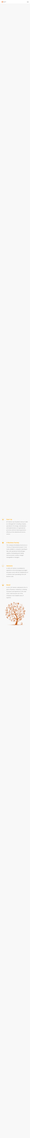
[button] (28, 2)
